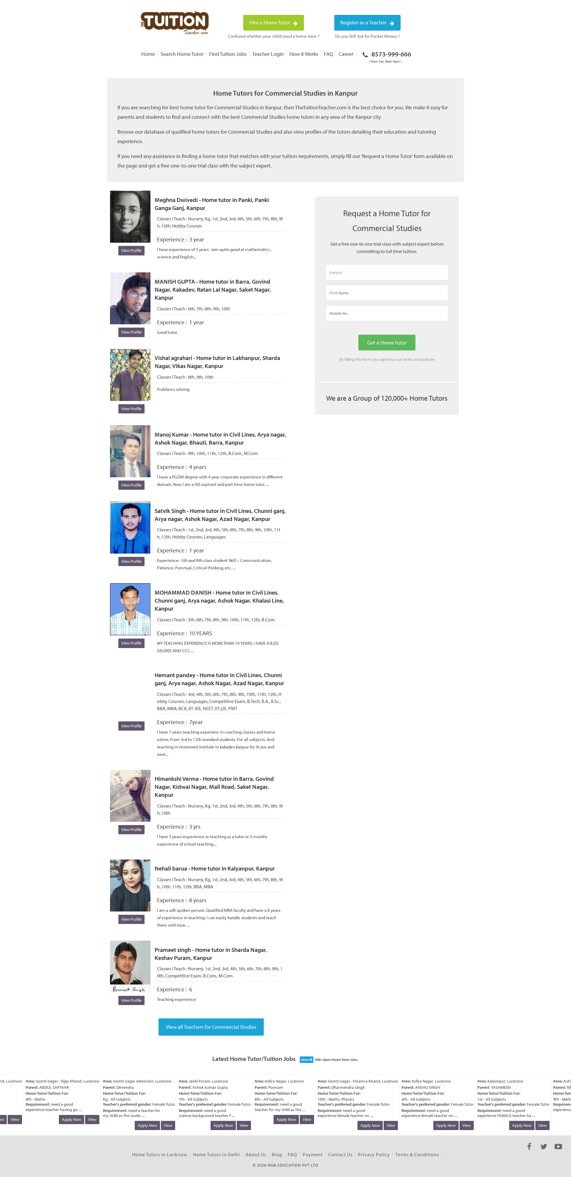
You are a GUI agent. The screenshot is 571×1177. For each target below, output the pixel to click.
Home (148, 53)
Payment (313, 1154)
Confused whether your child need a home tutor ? (273, 36)
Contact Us (340, 1154)
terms (408, 359)
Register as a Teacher (364, 22)
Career (346, 53)
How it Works (303, 53)
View (81, 1119)
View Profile (131, 250)
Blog (277, 1154)
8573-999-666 (390, 57)
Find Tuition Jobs (228, 53)
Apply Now (60, 1119)
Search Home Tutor (182, 53)
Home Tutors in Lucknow (159, 1154)
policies (428, 359)
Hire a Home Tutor (270, 22)
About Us (256, 1154)
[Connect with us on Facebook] (529, 1151)
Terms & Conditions (417, 1154)
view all (306, 1059)
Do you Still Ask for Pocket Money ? (367, 36)
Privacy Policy (374, 1154)
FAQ (328, 53)
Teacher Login (268, 53)
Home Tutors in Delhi (216, 1154)
